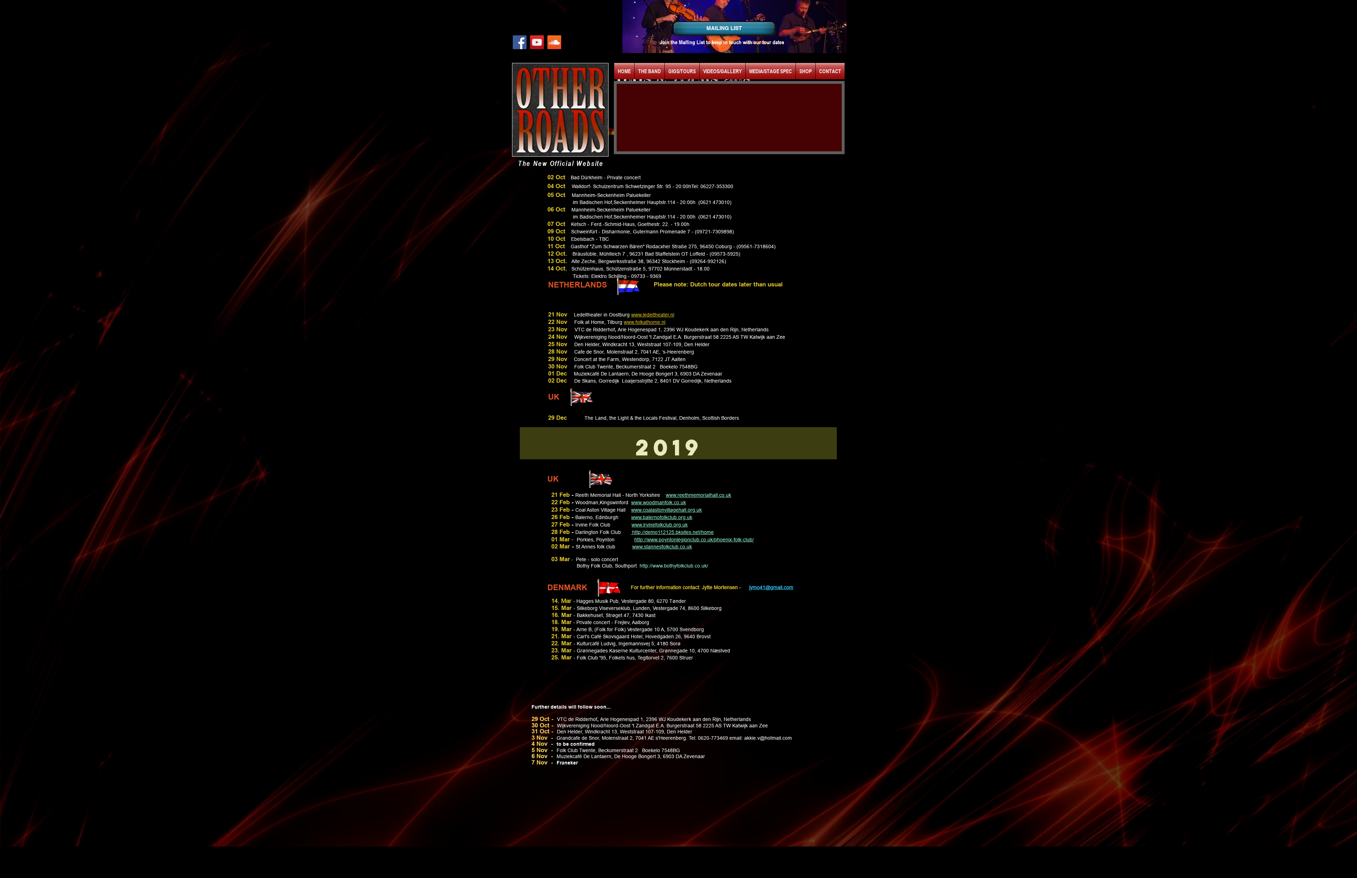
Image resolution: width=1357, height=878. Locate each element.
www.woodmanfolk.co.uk (658, 502)
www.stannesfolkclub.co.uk (662, 547)
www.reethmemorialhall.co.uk (698, 495)
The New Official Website (561, 163)
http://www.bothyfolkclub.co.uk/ (674, 566)
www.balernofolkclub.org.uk (661, 517)
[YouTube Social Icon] (537, 42)
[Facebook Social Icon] (520, 42)
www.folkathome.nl (644, 322)
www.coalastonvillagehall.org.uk (666, 510)
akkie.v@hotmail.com (768, 738)
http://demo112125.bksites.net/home (672, 532)
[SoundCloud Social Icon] (554, 42)
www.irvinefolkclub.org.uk (659, 525)
